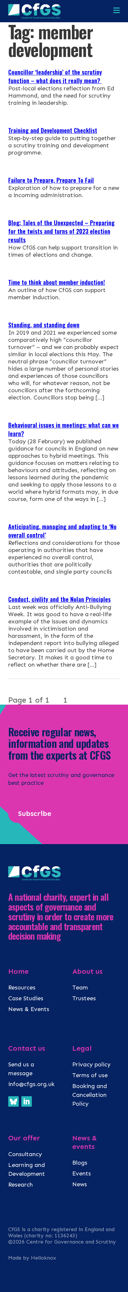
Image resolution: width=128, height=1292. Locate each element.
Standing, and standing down (43, 325)
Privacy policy (91, 1064)
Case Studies (25, 998)
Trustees (84, 998)
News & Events (28, 1009)
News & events (84, 1142)
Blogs (79, 1162)
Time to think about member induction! (56, 282)
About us (87, 971)
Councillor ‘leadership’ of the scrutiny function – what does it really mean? (55, 76)
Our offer (24, 1138)
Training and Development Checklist (52, 130)
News (79, 1184)
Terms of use (90, 1075)
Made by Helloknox (32, 1258)
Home (18, 971)
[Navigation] (116, 11)
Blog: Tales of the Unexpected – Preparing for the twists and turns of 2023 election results (61, 231)
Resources (21, 987)
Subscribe (34, 813)
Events (81, 1173)
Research (20, 1184)
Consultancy (25, 1154)
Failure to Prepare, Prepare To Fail (51, 180)
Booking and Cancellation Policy (89, 1094)
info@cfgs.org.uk (31, 1084)
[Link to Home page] (34, 17)
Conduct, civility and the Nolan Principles (59, 599)
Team (80, 987)
